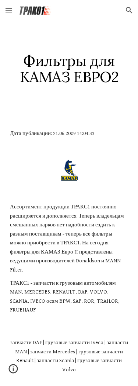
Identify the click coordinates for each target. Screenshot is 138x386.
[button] (9, 10)
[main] (69, 69)
